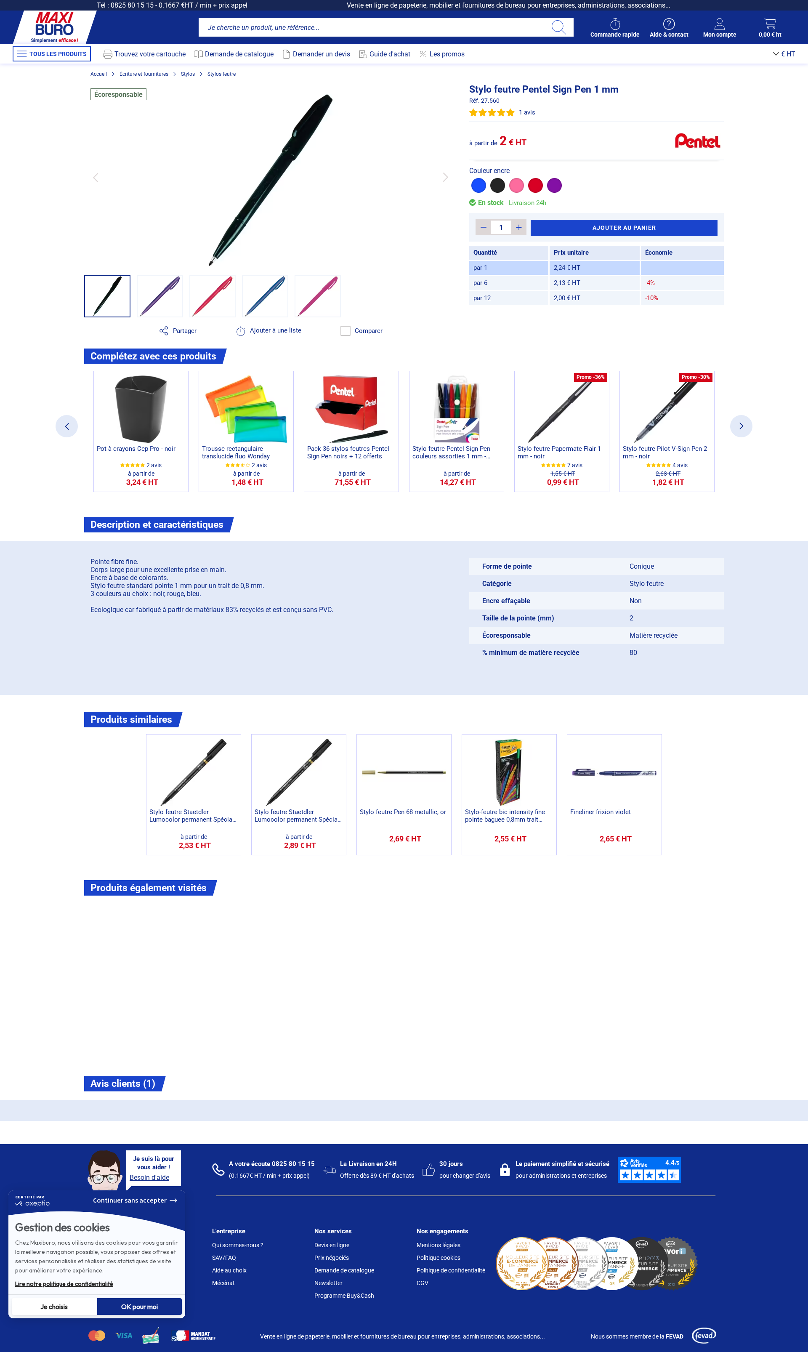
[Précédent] (95, 177)
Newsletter (328, 1283)
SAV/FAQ (224, 1257)
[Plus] (518, 227)
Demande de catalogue (344, 1270)
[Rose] (516, 185)
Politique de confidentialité (451, 1270)
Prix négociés (331, 1257)
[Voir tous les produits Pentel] (698, 141)
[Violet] (554, 185)
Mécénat (223, 1283)
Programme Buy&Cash (344, 1295)
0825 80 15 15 (132, 5)
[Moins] (483, 227)
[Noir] (497, 185)
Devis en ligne (331, 1245)
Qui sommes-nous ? (237, 1245)
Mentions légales (438, 1245)
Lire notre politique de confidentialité (64, 1284)
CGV (422, 1283)
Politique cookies (438, 1257)
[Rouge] (535, 185)
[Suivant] (445, 177)
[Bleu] (478, 185)
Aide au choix (229, 1270)
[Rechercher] (558, 27)
